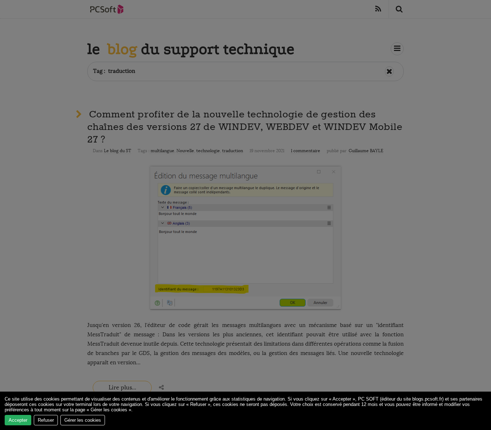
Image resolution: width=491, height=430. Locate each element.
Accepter (18, 420)
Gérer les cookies (82, 420)
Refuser (46, 420)
